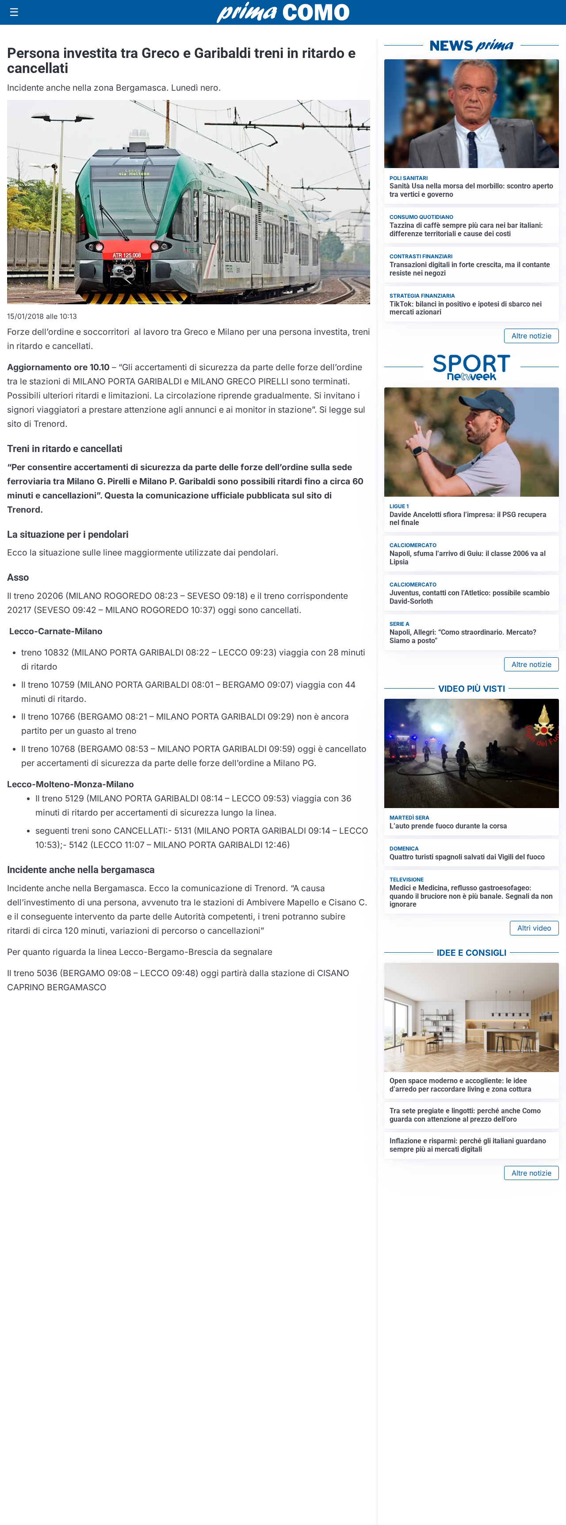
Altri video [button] (534, 927)
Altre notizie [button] (531, 335)
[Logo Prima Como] (283, 12)
